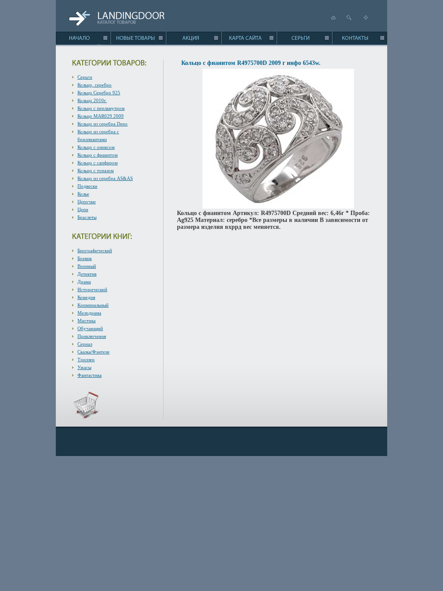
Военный (86, 266)
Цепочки (86, 201)
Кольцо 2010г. (92, 100)
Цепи (82, 209)
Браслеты (86, 217)
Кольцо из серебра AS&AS (105, 178)
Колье (83, 193)
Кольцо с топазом (95, 170)
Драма (84, 281)
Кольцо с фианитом (97, 154)
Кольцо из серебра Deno (102, 123)
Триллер (86, 359)
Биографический (94, 250)
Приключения (91, 336)
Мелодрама (89, 312)
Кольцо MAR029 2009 (100, 116)
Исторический (92, 289)
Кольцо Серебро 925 (98, 92)
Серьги (84, 77)
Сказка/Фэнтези (93, 351)
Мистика (86, 320)
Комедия (86, 297)
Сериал (84, 344)
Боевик (84, 258)
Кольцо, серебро (94, 84)
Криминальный (93, 305)
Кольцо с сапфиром (97, 162)
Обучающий (90, 328)
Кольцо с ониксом (96, 147)
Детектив (86, 273)
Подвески (87, 186)
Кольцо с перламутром (101, 108)
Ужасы (84, 367)
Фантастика (89, 375)
